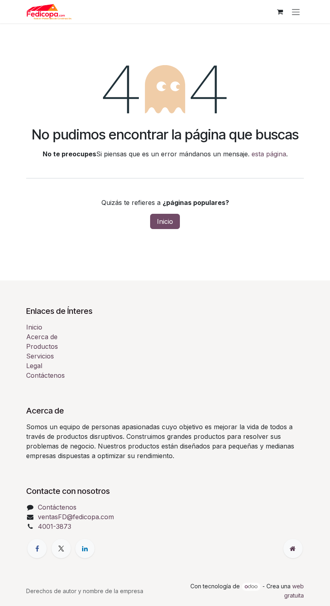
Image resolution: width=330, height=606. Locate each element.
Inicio (165, 221)
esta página (269, 154)
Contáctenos (45, 375)
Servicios (40, 356)
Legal (34, 366)
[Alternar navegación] (296, 11)
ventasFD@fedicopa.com (76, 517)
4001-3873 (54, 526)
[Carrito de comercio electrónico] (280, 12)
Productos (42, 346)
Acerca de (42, 337)
